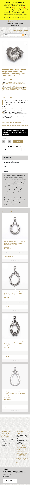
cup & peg (13, 86)
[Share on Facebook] (5, 149)
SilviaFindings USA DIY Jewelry (19, 7)
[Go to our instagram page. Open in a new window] (22, 455)
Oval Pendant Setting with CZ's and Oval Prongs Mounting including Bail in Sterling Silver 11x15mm (14, 243)
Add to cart (18, 141)
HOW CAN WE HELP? (6, 422)
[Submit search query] (23, 35)
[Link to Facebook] (8, 21)
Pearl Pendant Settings (13, 87)
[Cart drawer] (25, 34)
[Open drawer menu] (2, 30)
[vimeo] (18, 149)
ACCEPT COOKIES (10, 481)
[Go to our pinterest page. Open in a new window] (22, 458)
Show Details (21, 252)
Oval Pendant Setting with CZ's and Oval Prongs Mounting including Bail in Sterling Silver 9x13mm (14, 343)
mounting (4, 87)
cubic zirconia (7, 86)
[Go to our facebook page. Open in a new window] (18, 455)
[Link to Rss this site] (21, 21)
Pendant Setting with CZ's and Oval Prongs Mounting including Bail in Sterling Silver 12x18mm (13, 293)
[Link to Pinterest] (17, 21)
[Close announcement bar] (28, 10)
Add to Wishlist (8, 256)
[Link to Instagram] (11, 21)
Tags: (3, 86)
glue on (22, 86)
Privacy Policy (6, 476)
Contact (16, 23)
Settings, (17, 83)
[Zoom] (25, 43)
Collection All (9, 108)
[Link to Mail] (19, 21)
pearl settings (20, 87)
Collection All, (10, 82)
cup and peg (17, 86)
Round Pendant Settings (17, 88)
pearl (7, 87)
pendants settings (9, 88)
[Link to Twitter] (13, 21)
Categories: (4, 82)
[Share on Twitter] (12, 149)
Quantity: (4, 138)
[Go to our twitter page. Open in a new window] (26, 455)
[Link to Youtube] (15, 21)
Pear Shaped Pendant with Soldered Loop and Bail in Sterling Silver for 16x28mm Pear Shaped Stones (15, 393)
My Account (10, 23)
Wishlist (21, 23)
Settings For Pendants (6, 89)
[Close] (28, 468)
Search (6, 34)
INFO (2, 427)
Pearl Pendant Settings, (17, 82)
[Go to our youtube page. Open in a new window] (18, 458)
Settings (24, 88)
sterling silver (13, 89)
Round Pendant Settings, (11, 83)
